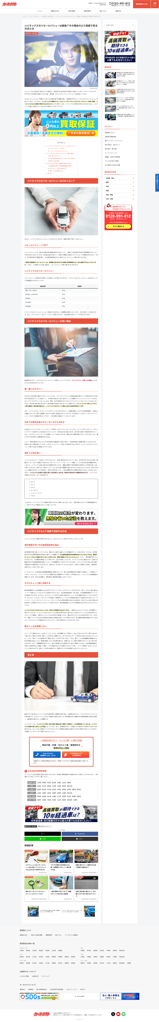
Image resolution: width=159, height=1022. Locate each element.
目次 (59, 142)
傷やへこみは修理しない (57, 171)
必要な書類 (71, 11)
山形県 (64, 782)
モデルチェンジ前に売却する (58, 168)
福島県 (69, 782)
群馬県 (49, 786)
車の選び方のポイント (45, 826)
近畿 (107, 190)
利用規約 (30, 989)
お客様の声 (35, 976)
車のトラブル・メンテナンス (113, 141)
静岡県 (74, 789)
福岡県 (39, 799)
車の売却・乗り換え (32, 826)
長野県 (64, 789)
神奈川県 (69, 786)
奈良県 (59, 793)
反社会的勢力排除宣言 (56, 989)
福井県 (54, 789)
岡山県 (49, 796)
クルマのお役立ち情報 (112, 161)
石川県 (49, 789)
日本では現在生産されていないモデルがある (62, 158)
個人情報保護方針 (42, 989)
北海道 (39, 782)
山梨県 (59, 789)
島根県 (44, 796)
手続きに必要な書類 (36, 935)
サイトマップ (45, 976)
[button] (80, 839)
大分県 (59, 799)
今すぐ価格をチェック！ (157, 183)
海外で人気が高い (55, 161)
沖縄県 (75, 799)
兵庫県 (44, 793)
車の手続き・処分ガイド (112, 145)
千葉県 (59, 786)
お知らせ (82, 989)
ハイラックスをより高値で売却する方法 (59, 163)
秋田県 (59, 782)
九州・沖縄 (109, 199)
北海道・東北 (110, 178)
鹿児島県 (69, 799)
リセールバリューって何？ (57, 148)
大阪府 (39, 793)
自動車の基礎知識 (110, 136)
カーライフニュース (111, 153)
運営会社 (118, 11)
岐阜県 (69, 789)
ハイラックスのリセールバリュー (59, 151)
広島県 (54, 796)
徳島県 (64, 796)
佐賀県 (44, 799)
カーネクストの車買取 (71, 935)
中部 (107, 186)
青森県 (44, 782)
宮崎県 (64, 799)
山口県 (59, 796)
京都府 (49, 793)
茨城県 (39, 786)
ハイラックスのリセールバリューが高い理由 (60, 153)
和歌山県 (69, 793)
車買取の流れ (55, 11)
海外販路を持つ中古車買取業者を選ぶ (60, 166)
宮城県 (54, 782)
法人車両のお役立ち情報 (112, 165)
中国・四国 (109, 195)
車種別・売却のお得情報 (112, 157)
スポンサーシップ (71, 989)
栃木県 (44, 786)
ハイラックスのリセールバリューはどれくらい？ (62, 146)
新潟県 (39, 789)
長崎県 (49, 799)
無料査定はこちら (142, 4)
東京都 (64, 786)
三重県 (64, 793)
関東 (107, 182)
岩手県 (49, 782)
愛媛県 (74, 796)
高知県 (79, 796)
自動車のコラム (109, 132)
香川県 (69, 796)
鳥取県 (39, 796)
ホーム (40, 11)
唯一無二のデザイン (55, 156)
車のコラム (103, 11)
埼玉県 (54, 786)
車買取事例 (87, 11)
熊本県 (54, 799)
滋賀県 (54, 793)
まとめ (50, 173)
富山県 (44, 789)
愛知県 (79, 789)
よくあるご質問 (24, 976)
